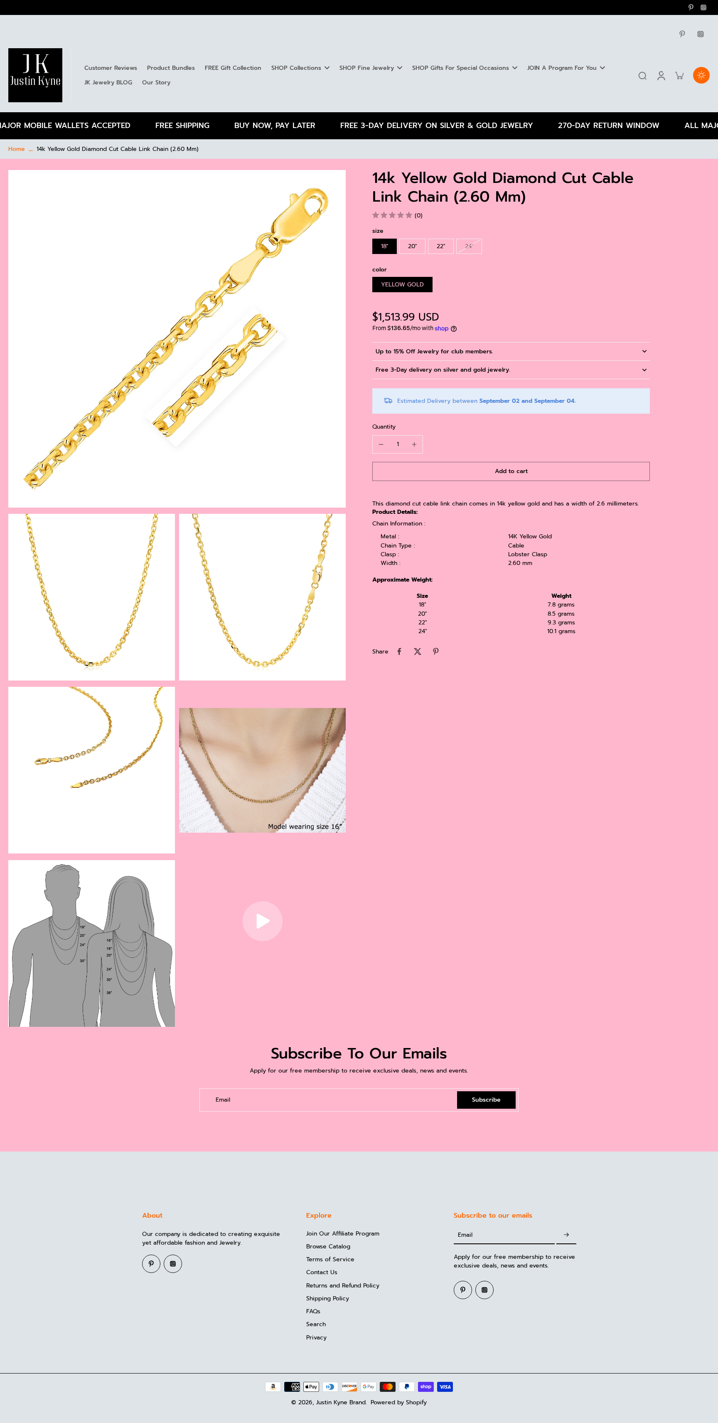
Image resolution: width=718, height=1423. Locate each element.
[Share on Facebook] (399, 651)
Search (316, 1324)
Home (16, 149)
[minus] (381, 444)
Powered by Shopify (399, 1402)
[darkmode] (701, 75)
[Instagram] (703, 7)
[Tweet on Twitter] (417, 651)
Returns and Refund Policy (342, 1286)
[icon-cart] (679, 75)
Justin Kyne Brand (341, 1402)
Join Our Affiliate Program (342, 1234)
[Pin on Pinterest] (436, 651)
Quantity (384, 426)
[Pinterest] (691, 7)
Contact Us (321, 1272)
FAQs (313, 1311)
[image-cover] (263, 921)
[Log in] (661, 75)
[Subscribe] (566, 1235)
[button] (511, 471)
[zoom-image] (177, 338)
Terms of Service (330, 1259)
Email (223, 1100)
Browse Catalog (328, 1246)
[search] (642, 75)
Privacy (316, 1338)
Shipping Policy (327, 1298)
